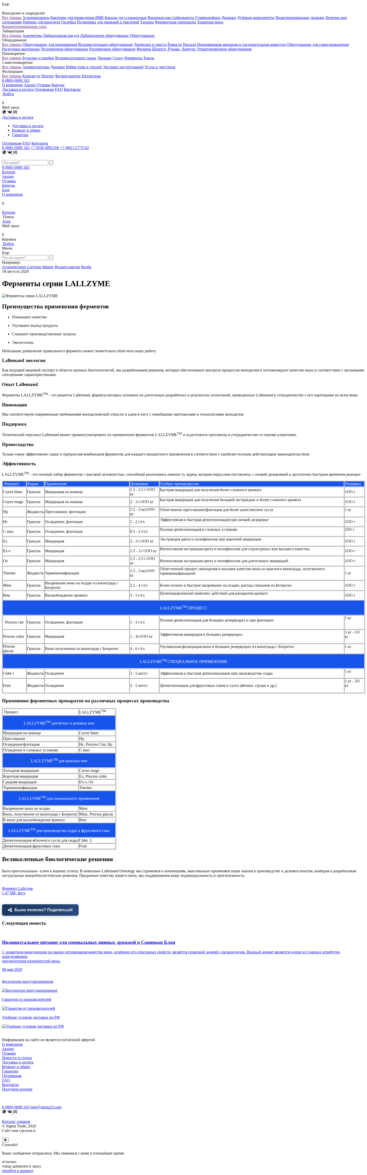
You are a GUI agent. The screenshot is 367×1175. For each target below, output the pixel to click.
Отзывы (43, 85)
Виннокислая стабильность (171, 17)
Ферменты (133, 58)
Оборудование (142, 35)
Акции (30, 85)
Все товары (11, 17)
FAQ (59, 89)
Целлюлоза (91, 76)
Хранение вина (210, 22)
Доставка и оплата (17, 89)
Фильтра (144, 49)
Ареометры (32, 35)
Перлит (47, 76)
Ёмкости (175, 44)
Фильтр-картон (68, 76)
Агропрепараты (35, 17)
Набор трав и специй (84, 67)
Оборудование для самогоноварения (318, 44)
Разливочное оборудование (112, 49)
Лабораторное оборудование (104, 35)
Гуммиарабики (207, 17)
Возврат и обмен (26, 130)
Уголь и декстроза (160, 67)
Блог (6, 190)
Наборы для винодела (41, 22)
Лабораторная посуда (61, 35)
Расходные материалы (21, 49)
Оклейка (68, 22)
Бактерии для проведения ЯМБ (77, 17)
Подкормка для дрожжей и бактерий (108, 22)
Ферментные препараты (175, 22)
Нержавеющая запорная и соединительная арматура (241, 44)
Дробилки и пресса (150, 44)
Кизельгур (31, 76)
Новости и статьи (17, 1058)
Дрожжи (228, 17)
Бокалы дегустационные (126, 17)
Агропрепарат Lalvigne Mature (27, 267)
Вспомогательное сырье (75, 58)
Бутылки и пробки (38, 58)
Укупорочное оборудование (64, 49)
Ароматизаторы (35, 67)
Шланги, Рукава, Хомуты (173, 49)
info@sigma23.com (45, 1107)
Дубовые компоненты (255, 17)
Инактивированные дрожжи (299, 17)
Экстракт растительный (123, 67)
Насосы (189, 44)
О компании (12, 85)
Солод (118, 58)
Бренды (57, 85)
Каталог (9, 172)
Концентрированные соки (24, 26)
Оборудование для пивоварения (49, 44)
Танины (147, 22)
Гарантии (20, 135)
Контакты (72, 89)
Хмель (148, 58)
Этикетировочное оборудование (224, 49)
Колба (86, 267)
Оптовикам (44, 89)
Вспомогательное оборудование (105, 44)
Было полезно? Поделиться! (43, 910)
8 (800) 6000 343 (15, 80)
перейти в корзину (18, 1171)
